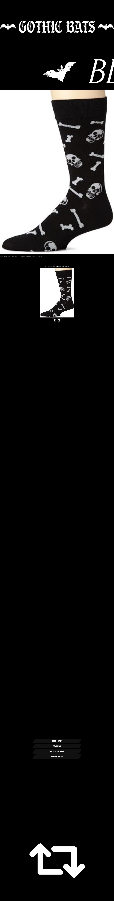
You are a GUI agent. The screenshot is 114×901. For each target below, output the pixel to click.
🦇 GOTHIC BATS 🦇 (57, 27)
